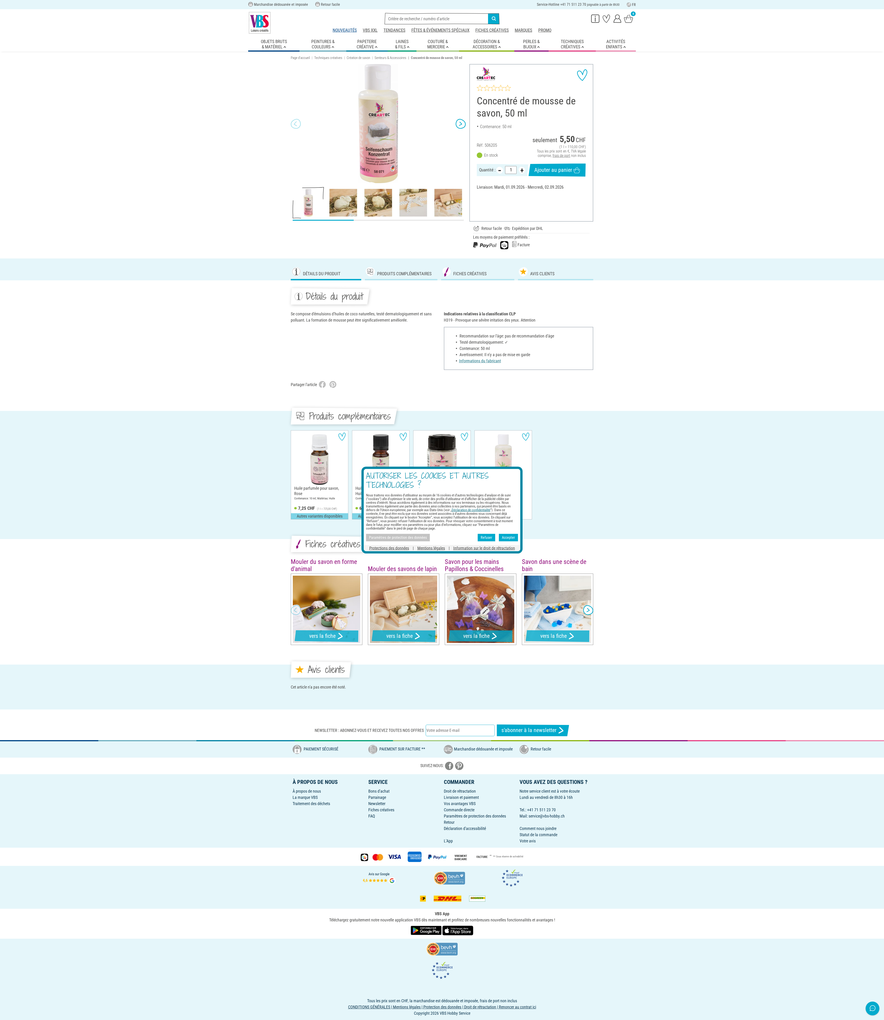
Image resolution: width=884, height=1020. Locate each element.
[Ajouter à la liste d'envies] (582, 75)
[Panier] (628, 18)
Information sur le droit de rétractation (484, 547)
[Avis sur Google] (379, 877)
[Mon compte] (617, 18)
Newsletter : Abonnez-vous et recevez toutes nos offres (369, 730)
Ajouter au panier (553, 170)
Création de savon (358, 58)
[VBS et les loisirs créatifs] (259, 22)
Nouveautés (345, 30)
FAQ (371, 816)
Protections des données (389, 547)
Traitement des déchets (311, 803)
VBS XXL (370, 30)
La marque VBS (305, 797)
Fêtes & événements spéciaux (440, 30)
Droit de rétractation (460, 791)
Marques (523, 30)
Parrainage (377, 797)
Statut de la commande (538, 834)
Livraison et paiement (461, 797)
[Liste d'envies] (606, 18)
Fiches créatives (492, 30)
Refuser (486, 537)
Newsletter (376, 803)
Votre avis (528, 840)
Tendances (394, 30)
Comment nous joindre (538, 828)
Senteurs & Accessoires (390, 58)
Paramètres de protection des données (475, 816)
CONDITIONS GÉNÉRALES (369, 1007)
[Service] (595, 18)
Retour (449, 822)
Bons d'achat (379, 791)
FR (634, 5)
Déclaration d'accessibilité (465, 828)
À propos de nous (307, 791)
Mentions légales (431, 547)
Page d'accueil (300, 58)
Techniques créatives (328, 58)
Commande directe (459, 809)
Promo (544, 30)
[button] (296, 124)
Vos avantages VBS (460, 803)
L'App (448, 840)
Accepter (508, 537)
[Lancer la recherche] (494, 18)
